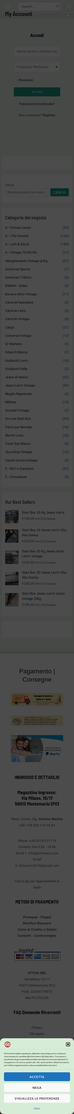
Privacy (37, 1108)
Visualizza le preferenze (37, 1098)
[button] (68, 1044)
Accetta (37, 1077)
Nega (37, 1087)
